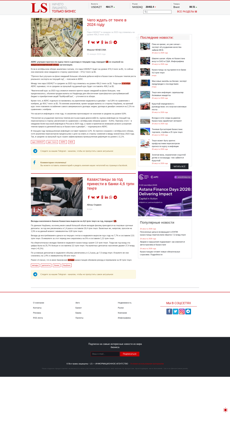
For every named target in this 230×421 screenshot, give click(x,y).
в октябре (126, 83)
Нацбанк (66, 265)
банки (56, 265)
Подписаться (129, 354)
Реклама (37, 313)
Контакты (37, 308)
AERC (63, 142)
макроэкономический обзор (45, 65)
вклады (71, 260)
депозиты (46, 265)
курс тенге (52, 142)
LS (107, 62)
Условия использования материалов (147, 364)
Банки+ (78, 308)
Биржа (78, 313)
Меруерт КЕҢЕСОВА (96, 50)
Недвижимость (125, 303)
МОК (71, 142)
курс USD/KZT (38, 142)
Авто (77, 303)
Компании (122, 313)
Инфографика (124, 318)
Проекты (79, 318)
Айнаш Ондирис (94, 205)
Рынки (121, 308)
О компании (38, 303)
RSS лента (38, 318)
